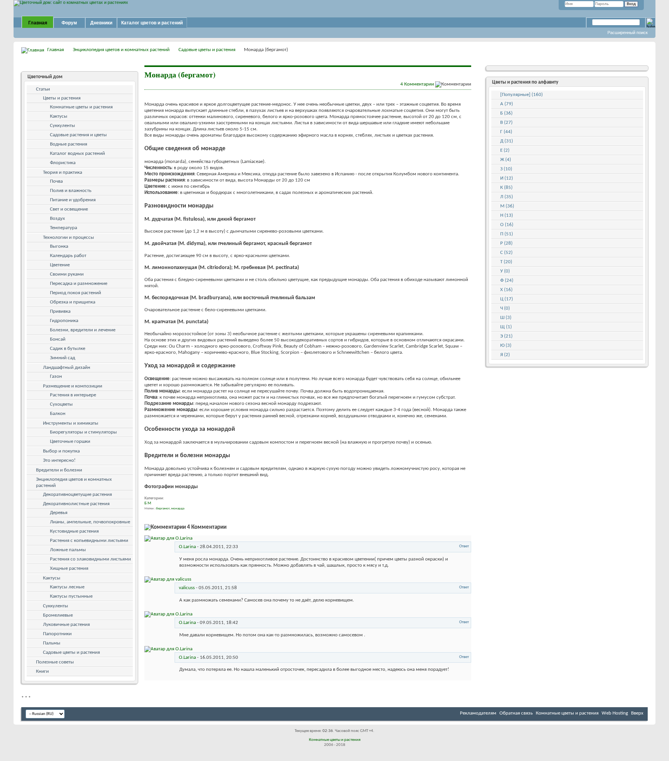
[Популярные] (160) (521, 94)
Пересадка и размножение (78, 283)
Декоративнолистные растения (76, 503)
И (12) (506, 178)
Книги (42, 671)
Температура (63, 227)
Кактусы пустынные (71, 596)
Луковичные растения (66, 624)
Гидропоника (64, 320)
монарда (177, 508)
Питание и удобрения (73, 199)
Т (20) (506, 261)
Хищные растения (69, 568)
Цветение (60, 264)
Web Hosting (615, 713)
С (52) (506, 252)
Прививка (60, 311)
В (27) (506, 122)
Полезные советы (55, 662)
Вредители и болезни (59, 470)
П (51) (506, 234)
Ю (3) (505, 345)
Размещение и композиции (72, 386)
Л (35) (506, 196)
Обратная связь (516, 713)
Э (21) (506, 336)
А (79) (506, 103)
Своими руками (67, 274)
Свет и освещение (69, 209)
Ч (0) (505, 308)
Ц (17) (506, 299)
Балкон (57, 413)
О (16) (506, 224)
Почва (56, 181)
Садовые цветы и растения (206, 49)
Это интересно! (59, 460)
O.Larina (187, 546)
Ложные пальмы (68, 549)
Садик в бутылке (67, 348)
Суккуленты (62, 125)
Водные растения (68, 144)
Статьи (43, 89)
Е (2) (504, 150)
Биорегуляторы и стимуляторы (83, 432)
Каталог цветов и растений (152, 23)
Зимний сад (62, 357)
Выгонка (59, 246)
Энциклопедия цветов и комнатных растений (121, 49)
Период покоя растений (75, 292)
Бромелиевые (58, 615)
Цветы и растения (62, 98)
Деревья (58, 512)
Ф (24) (506, 280)
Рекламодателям (478, 713)
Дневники (101, 23)
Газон (56, 376)
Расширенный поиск (627, 32)
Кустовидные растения (74, 531)
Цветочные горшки (70, 441)
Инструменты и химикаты (70, 423)
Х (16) (506, 289)
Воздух (57, 218)
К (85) (506, 187)
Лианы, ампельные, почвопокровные (90, 521)
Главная (37, 23)
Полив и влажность (70, 190)
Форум (69, 23)
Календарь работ (68, 255)
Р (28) (506, 243)
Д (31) (506, 141)
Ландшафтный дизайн (66, 367)
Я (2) (505, 354)
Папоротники (57, 633)
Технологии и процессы (68, 237)
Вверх (637, 713)
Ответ (463, 546)
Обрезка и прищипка (72, 302)
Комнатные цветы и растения (81, 107)
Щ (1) (506, 326)
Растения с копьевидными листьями (89, 540)
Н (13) (506, 215)
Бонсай (57, 339)
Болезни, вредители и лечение (82, 330)
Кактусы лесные (67, 587)
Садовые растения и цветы (78, 134)
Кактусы (58, 116)
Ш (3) (505, 317)
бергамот (163, 508)
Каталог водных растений (77, 153)
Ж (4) (505, 159)
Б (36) (506, 113)
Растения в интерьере (73, 395)
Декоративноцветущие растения (77, 494)
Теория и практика (62, 172)
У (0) (505, 271)
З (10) (506, 168)
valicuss (187, 587)
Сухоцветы (61, 404)
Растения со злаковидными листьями (90, 559)
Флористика (62, 162)
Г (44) (506, 131)
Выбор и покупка (61, 451)
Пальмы (51, 643)
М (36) (507, 206)
